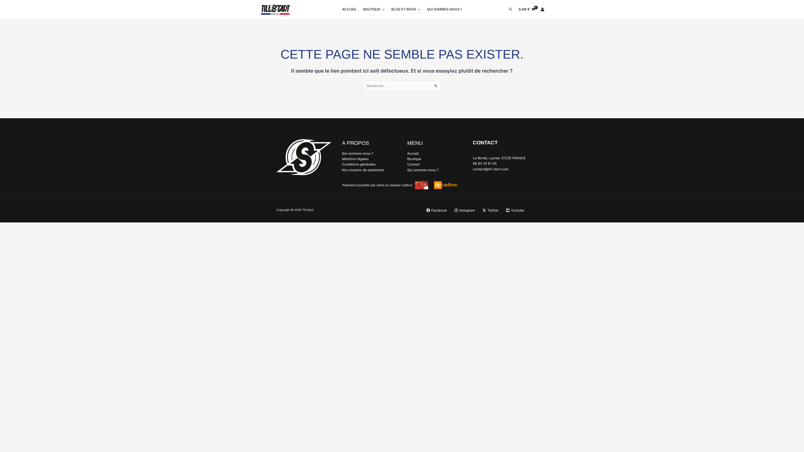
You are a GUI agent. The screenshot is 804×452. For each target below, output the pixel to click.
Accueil (349, 9)
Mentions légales (355, 159)
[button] (382, 9)
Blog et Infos (403, 9)
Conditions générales (358, 164)
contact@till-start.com (491, 169)
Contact (413, 164)
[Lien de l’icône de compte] (542, 9)
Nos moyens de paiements (363, 170)
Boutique (371, 9)
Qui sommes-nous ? (444, 9)
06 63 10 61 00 (485, 163)
